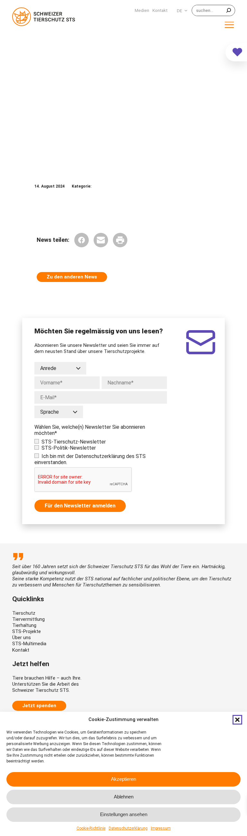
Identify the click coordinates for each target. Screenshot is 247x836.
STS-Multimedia (29, 644)
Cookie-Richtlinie (91, 828)
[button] (237, 720)
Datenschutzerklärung (128, 828)
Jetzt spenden (39, 705)
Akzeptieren (123, 779)
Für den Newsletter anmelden (80, 506)
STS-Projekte (26, 631)
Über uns (21, 637)
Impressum (161, 828)
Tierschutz (23, 613)
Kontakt (20, 650)
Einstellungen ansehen (123, 814)
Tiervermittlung (28, 619)
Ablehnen (123, 796)
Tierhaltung (24, 625)
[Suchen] (229, 10)
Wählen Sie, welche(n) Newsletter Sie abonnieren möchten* (89, 430)
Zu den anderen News (72, 277)
